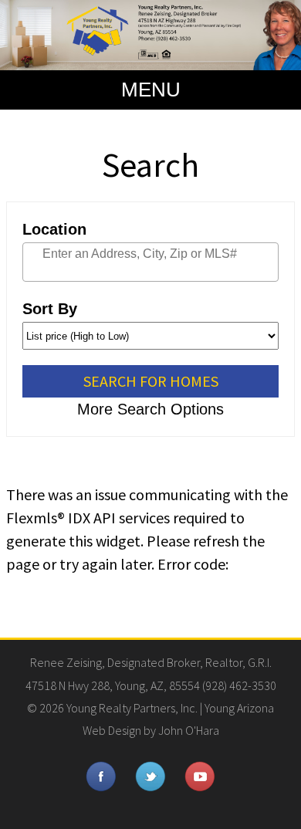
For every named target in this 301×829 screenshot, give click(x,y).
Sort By (49, 308)
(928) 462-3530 (239, 685)
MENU (151, 89)
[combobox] (150, 262)
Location (54, 229)
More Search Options (150, 409)
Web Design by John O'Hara (151, 730)
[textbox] (169, 254)
